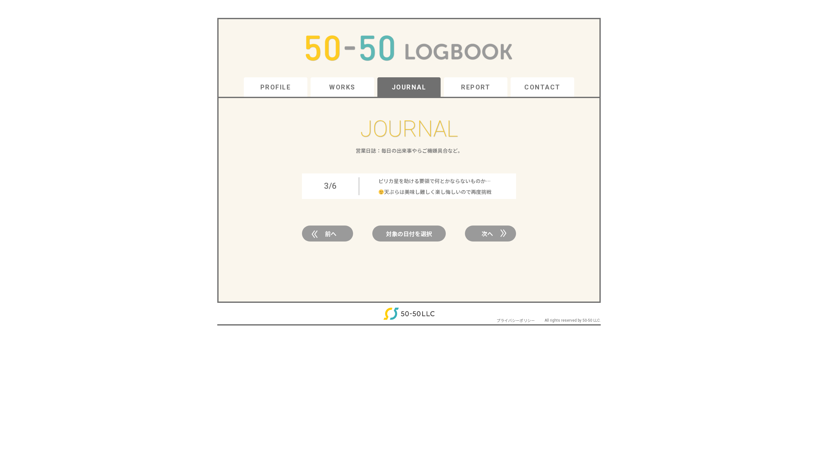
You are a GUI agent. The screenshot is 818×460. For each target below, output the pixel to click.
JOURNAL (409, 87)
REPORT (475, 87)
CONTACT (542, 87)
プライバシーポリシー (516, 320)
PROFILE (275, 87)
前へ (330, 233)
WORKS (342, 87)
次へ (487, 233)
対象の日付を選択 (409, 233)
